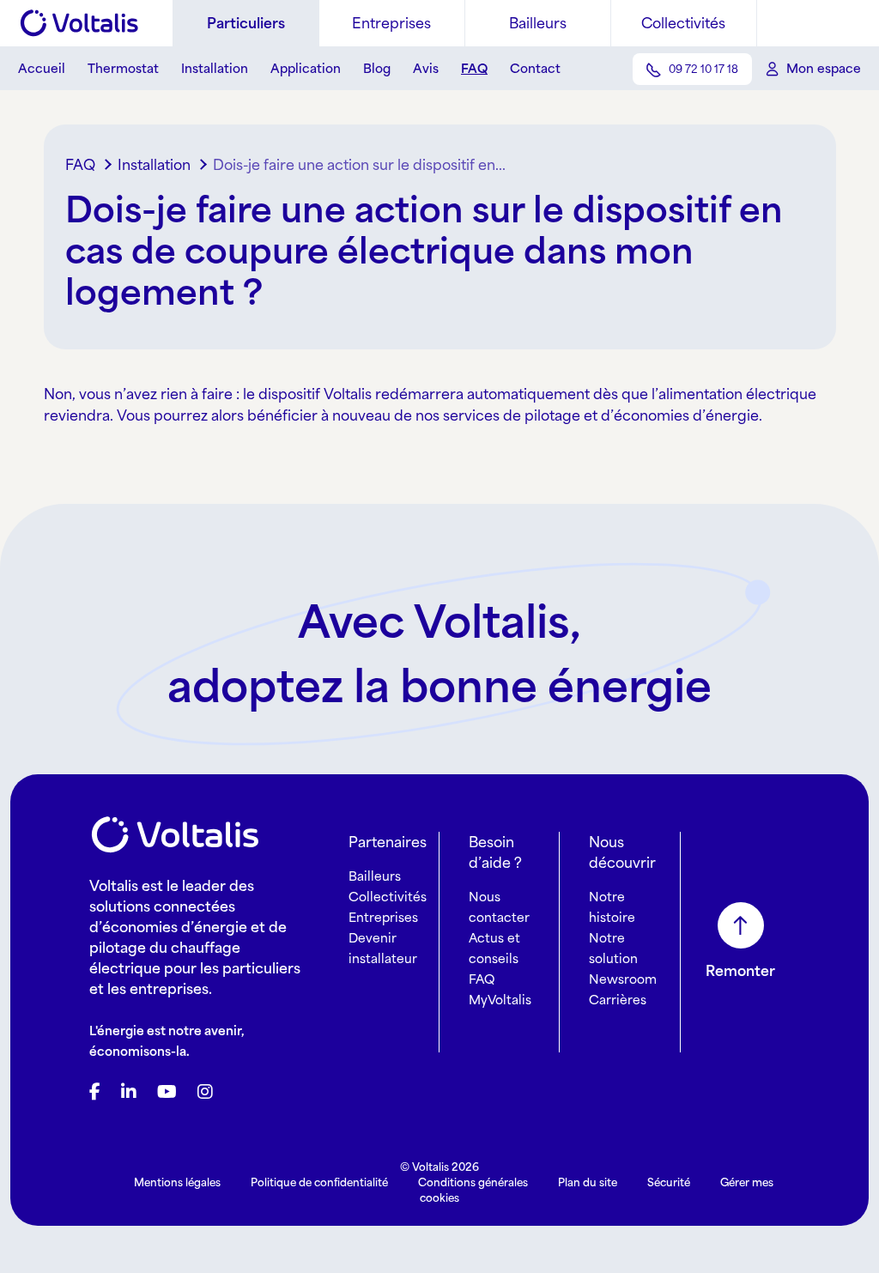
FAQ (474, 68)
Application (305, 68)
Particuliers (246, 23)
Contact (535, 68)
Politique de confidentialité (319, 1182)
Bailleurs (538, 23)
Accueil (41, 68)
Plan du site (587, 1182)
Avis (426, 68)
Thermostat (123, 68)
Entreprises (391, 23)
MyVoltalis (500, 999)
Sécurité (668, 1182)
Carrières (617, 999)
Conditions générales (473, 1182)
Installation (214, 68)
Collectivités (683, 23)
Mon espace (823, 68)
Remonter (740, 970)
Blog (377, 68)
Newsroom (623, 979)
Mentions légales (177, 1182)
